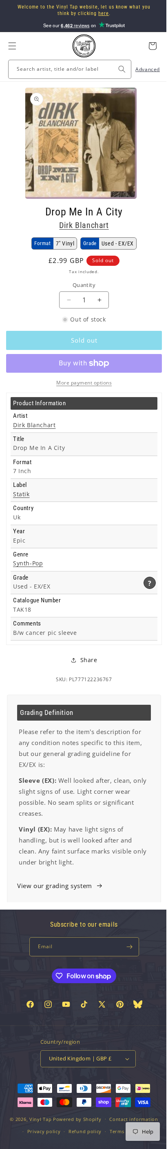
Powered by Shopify (74, 1132)
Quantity (80, 285)
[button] (12, 46)
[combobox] (67, 69)
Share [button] (85, 660)
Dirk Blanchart (81, 225)
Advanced (141, 69)
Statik (21, 494)
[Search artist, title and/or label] (116, 69)
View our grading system (54, 886)
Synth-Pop (28, 563)
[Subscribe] (126, 946)
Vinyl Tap (37, 1132)
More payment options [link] (81, 382)
